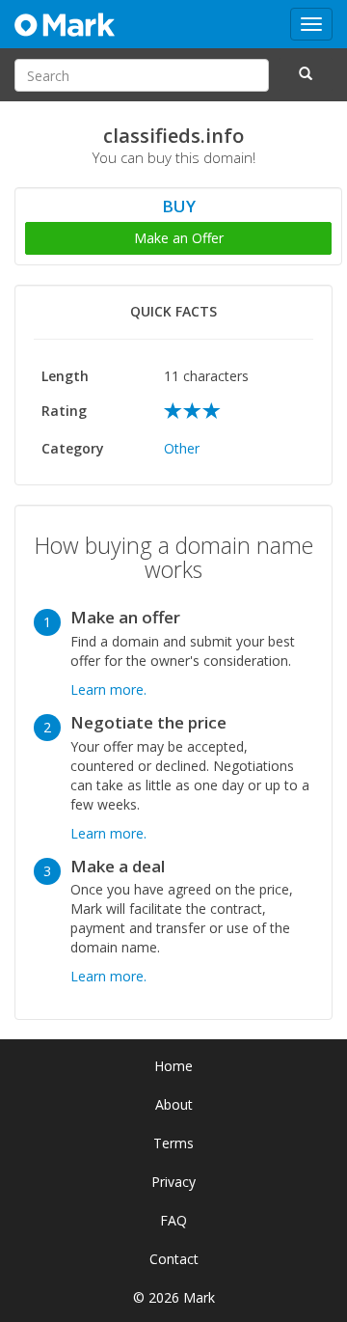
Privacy (173, 1181)
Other (182, 448)
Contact (174, 1259)
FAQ (173, 1220)
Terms (173, 1143)
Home (173, 1066)
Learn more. (108, 689)
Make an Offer (179, 238)
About (174, 1104)
